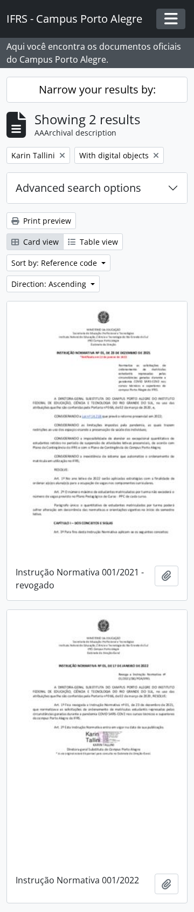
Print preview (46, 221)
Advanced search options (78, 187)
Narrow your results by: (97, 89)
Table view (98, 242)
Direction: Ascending (49, 284)
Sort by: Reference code (55, 263)
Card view (40, 242)
